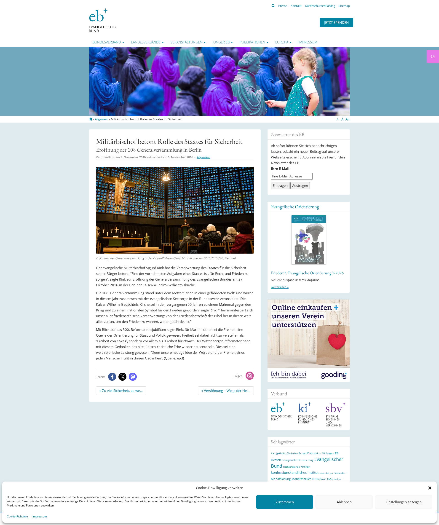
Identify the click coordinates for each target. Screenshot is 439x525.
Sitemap (344, 6)
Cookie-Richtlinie (17, 516)
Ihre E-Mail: (280, 168)
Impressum (39, 516)
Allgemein (101, 119)
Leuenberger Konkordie (332, 472)
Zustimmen (285, 502)
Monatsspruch (301, 479)
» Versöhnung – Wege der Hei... (225, 390)
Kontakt (296, 6)
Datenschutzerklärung (320, 6)
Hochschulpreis (291, 466)
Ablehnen (344, 502)
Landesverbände (146, 42)
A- (338, 119)
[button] (430, 488)
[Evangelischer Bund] (102, 20)
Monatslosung (281, 479)
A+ (347, 119)
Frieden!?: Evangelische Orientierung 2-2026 (307, 273)
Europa (282, 42)
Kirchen (305, 466)
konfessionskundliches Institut (295, 472)
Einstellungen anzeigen (404, 502)
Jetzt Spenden (336, 22)
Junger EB (221, 42)
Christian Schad (296, 453)
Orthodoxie (319, 479)
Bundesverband (107, 42)
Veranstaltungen (187, 42)
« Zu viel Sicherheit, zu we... (121, 390)
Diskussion (314, 453)
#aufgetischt (278, 453)
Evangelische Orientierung (295, 207)
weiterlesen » (280, 287)
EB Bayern (328, 453)
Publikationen (253, 42)
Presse (282, 6)
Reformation (334, 479)
